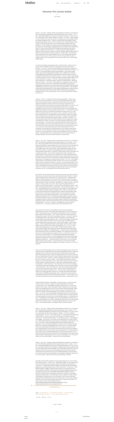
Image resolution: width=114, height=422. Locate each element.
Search (26, 416)
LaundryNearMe (68, 392)
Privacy (26, 418)
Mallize (88, 416)
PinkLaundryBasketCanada (43, 394)
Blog (57, 3)
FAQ (85, 3)
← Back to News (57, 404)
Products (77, 3)
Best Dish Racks (66, 3)
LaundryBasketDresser (56, 392)
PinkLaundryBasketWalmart (60, 394)
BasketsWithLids (44, 392)
